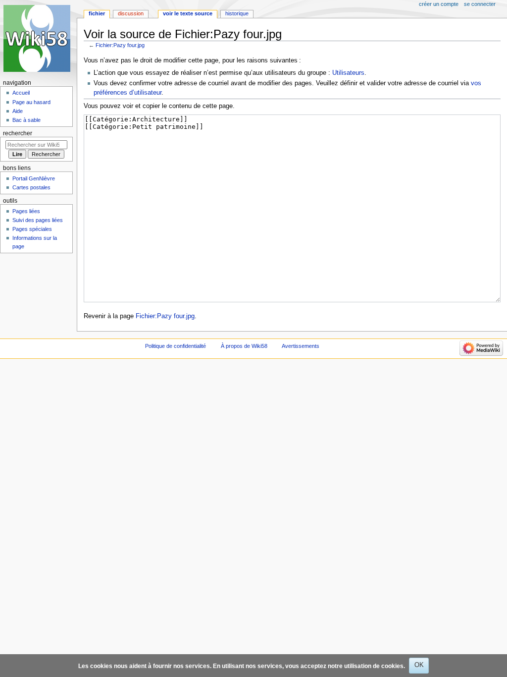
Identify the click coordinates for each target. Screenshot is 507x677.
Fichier (97, 13)
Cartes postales (31, 187)
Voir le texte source (187, 13)
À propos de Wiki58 (244, 346)
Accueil (21, 93)
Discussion (131, 13)
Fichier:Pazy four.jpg (120, 45)
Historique (237, 13)
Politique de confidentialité (175, 346)
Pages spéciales (32, 229)
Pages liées (26, 211)
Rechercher (17, 133)
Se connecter (480, 4)
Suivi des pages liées (37, 220)
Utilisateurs (348, 72)
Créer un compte (438, 4)
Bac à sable (26, 120)
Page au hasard (31, 102)
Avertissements (300, 346)
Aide (17, 111)
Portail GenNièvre (33, 178)
